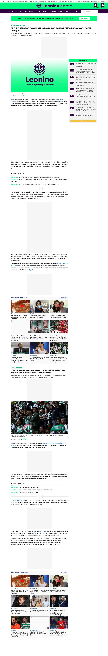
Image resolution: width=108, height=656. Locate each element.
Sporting (42, 531)
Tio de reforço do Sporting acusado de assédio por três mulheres (39, 184)
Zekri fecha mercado (52, 1)
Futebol (13, 11)
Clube (20, 11)
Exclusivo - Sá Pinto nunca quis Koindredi (85, 1)
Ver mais (83, 121)
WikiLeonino (29, 11)
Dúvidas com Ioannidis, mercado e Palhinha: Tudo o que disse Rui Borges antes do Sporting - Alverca (86, 115)
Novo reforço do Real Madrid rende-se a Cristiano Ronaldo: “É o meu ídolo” (86, 77)
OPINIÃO (53, 11)
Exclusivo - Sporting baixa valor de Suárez (17, 1)
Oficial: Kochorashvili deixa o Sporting (37, 1)
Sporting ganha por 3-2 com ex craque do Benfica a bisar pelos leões (39, 177)
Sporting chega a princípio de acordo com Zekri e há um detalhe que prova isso (86, 84)
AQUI (30, 270)
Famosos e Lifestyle (65, 11)
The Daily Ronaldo (41, 11)
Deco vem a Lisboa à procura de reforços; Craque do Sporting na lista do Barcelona (86, 109)
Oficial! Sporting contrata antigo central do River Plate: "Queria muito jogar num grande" (86, 71)
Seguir (86, 18)
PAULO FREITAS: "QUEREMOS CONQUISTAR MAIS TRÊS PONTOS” (35, 490)
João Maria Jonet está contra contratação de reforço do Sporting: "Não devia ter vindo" (85, 90)
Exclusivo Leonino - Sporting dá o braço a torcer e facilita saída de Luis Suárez (86, 65)
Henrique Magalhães (17, 500)
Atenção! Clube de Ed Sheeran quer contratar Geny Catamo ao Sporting (85, 96)
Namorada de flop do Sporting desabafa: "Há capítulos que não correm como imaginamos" (85, 103)
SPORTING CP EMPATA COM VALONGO (29, 492)
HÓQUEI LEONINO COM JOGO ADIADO (29, 487)
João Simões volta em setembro (66, 1)
